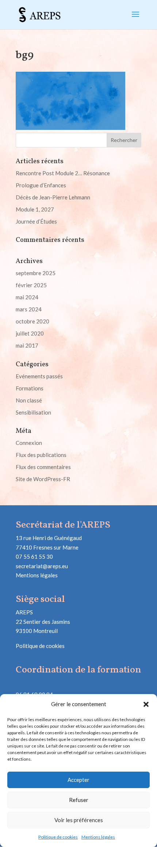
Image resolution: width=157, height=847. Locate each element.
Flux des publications (41, 454)
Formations (29, 388)
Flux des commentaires (43, 467)
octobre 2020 (32, 321)
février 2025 (31, 285)
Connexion (29, 442)
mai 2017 (27, 345)
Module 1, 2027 (35, 209)
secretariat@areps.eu (42, 566)
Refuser (78, 800)
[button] (146, 704)
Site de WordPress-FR (43, 479)
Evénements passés (39, 376)
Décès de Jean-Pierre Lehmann (53, 197)
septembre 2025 (35, 273)
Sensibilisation (33, 412)
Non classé (29, 400)
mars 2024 (29, 309)
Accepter (78, 779)
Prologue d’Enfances (41, 185)
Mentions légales (98, 837)
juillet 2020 (30, 333)
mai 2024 (27, 297)
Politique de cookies (58, 837)
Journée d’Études (36, 221)
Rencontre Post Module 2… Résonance (63, 173)
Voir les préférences (78, 820)
